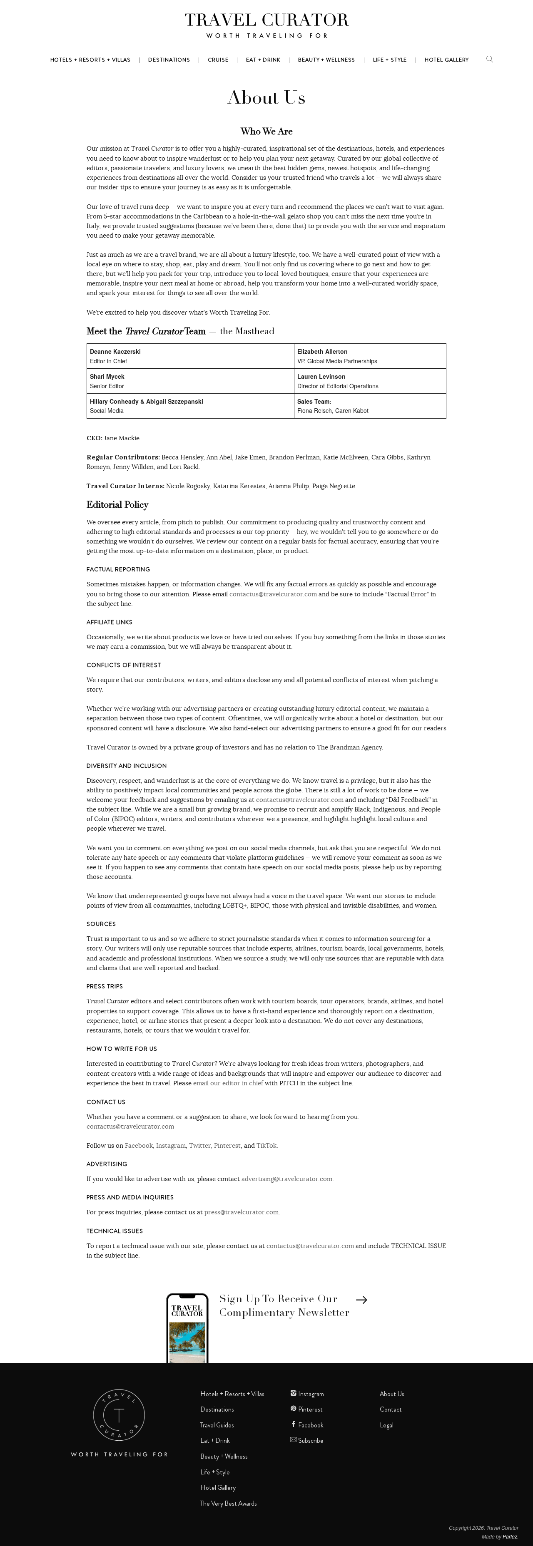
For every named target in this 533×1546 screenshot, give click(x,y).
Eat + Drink (215, 1440)
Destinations (217, 1409)
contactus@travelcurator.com (273, 594)
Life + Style (215, 1472)
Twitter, (200, 1145)
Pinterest (227, 1145)
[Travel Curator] (266, 27)
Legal (387, 1425)
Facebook (139, 1145)
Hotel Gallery (218, 1487)
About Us (392, 1394)
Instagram (171, 1145)
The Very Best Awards (228, 1503)
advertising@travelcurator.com (287, 1179)
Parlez (510, 1536)
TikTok (266, 1145)
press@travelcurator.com (241, 1212)
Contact (391, 1409)
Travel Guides (217, 1425)
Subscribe (310, 1440)
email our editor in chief (228, 1083)
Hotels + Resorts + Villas (232, 1394)
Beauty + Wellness (224, 1456)
